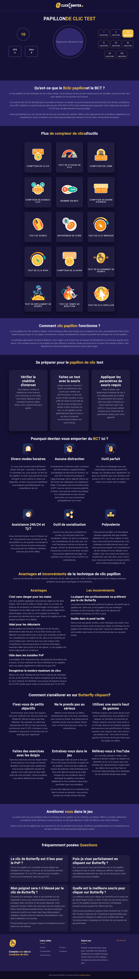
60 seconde (110, 54)
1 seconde (104, 33)
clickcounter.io (85, 975)
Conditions (63, 951)
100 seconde (122, 54)
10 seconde (128, 33)
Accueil (42, 947)
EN (118, 941)
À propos (62, 947)
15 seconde (104, 44)
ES (124, 941)
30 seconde (128, 44)
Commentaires (45, 955)
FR (121, 941)
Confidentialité (45, 951)
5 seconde (116, 33)
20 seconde (116, 44)
